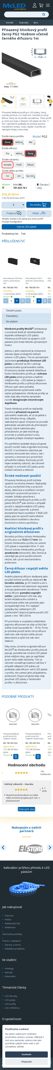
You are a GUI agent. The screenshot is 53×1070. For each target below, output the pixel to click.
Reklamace (10, 927)
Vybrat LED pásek (26, 226)
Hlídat (35, 213)
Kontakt (9, 22)
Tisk (23, 233)
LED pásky (10, 999)
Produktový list (10, 233)
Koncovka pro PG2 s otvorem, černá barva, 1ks (34, 281)
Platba (8, 919)
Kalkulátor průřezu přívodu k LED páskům (27, 870)
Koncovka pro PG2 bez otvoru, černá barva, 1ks (12, 281)
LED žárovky (11, 995)
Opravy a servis (13, 944)
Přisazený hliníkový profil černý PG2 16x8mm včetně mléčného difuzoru (11, 736)
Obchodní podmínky (12, 934)
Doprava (9, 915)
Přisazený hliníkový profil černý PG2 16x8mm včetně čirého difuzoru (34, 736)
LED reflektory (12, 1007)
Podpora (11, 213)
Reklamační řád (12, 923)
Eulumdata (10, 976)
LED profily (10, 1003)
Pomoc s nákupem (11, 940)
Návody (9, 972)
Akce (35, 22)
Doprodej (23, 22)
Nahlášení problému (15, 948)
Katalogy (9, 968)
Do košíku (35, 204)
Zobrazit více (26, 809)
